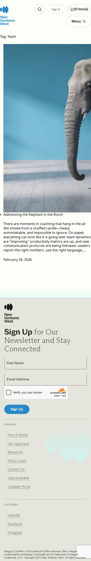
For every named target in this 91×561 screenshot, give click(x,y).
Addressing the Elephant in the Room (33, 214)
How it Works (18, 435)
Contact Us (16, 469)
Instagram (15, 532)
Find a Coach (17, 461)
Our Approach (18, 444)
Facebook (15, 524)
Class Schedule (18, 478)
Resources (15, 452)
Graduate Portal (19, 487)
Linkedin (14, 515)
